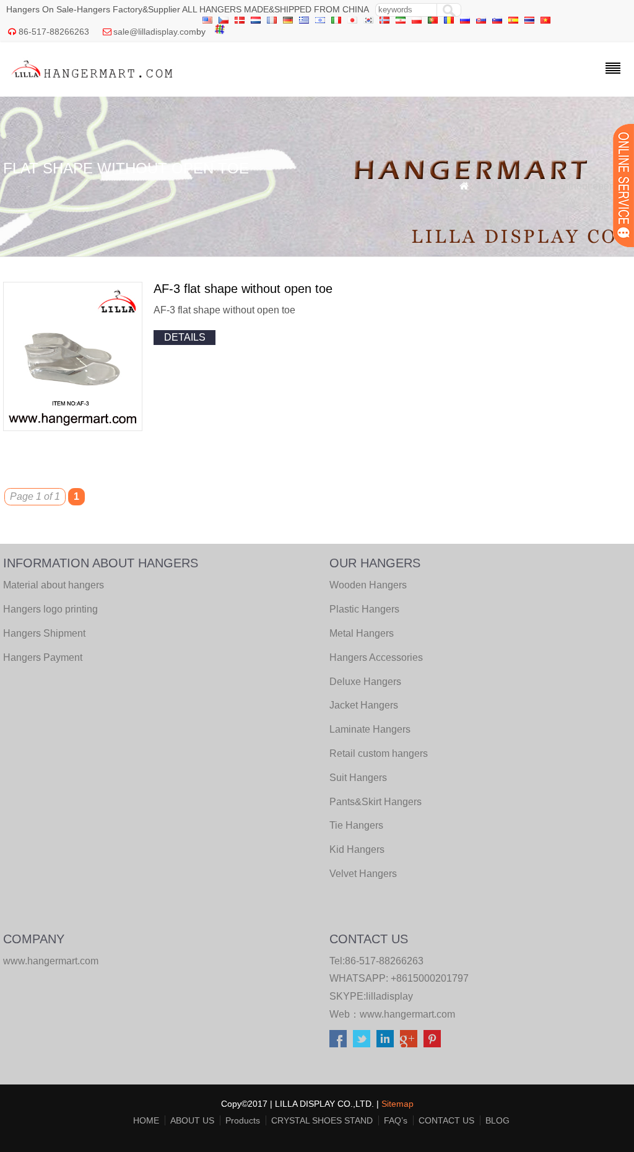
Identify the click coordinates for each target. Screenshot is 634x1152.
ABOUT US (192, 1120)
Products (242, 1120)
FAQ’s (395, 1120)
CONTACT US (446, 1120)
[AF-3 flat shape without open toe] (72, 427)
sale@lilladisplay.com (154, 32)
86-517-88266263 (54, 32)
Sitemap (397, 1104)
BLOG (497, 1120)
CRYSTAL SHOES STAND (322, 1120)
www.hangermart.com (407, 1014)
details (185, 337)
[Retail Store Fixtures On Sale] (92, 81)
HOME (146, 1120)
